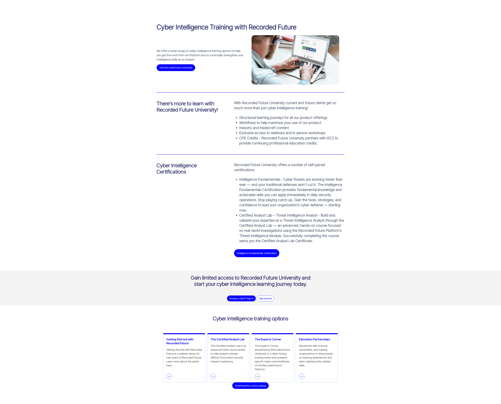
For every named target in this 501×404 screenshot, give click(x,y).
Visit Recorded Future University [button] (176, 67)
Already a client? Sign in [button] (241, 298)
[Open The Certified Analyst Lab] (213, 376)
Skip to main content (10, 1)
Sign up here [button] (265, 298)
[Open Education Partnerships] (301, 376)
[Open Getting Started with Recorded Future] (169, 376)
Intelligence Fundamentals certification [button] (257, 253)
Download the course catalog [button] (250, 385)
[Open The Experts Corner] (257, 376)
